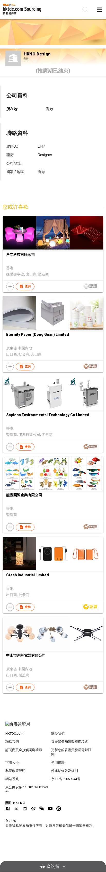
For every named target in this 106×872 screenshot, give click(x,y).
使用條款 (58, 762)
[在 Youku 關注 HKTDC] (58, 808)
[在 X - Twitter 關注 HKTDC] (16, 808)
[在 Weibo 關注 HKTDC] (33, 808)
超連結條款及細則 (64, 771)
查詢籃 (53, 866)
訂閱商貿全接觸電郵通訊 (23, 750)
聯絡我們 (12, 742)
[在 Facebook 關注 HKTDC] (7, 808)
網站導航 (12, 779)
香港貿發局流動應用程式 (69, 742)
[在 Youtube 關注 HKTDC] (50, 808)
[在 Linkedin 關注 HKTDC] (24, 808)
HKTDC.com (14, 733)
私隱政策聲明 (15, 771)
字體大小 (12, 762)
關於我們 (58, 733)
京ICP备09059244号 (65, 779)
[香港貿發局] (53, 726)
